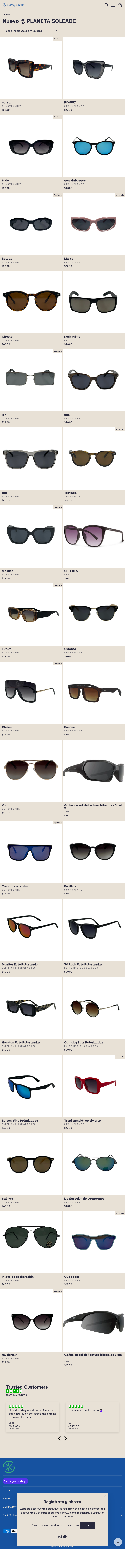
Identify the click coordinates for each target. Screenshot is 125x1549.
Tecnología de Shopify (62, 1546)
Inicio (6, 14)
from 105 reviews (16, 1394)
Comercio (10, 1490)
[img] (64, 1391)
